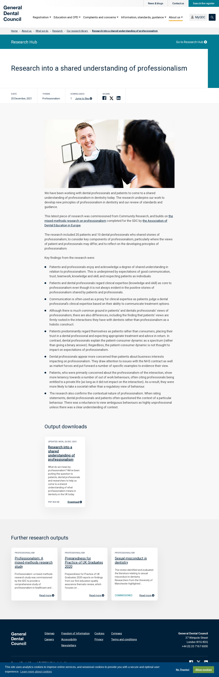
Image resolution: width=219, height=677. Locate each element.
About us (174, 17)
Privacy (98, 639)
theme (46, 94)
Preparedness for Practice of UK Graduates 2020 (84, 562)
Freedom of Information (75, 633)
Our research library (77, 31)
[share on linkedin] (118, 98)
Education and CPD (66, 17)
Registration (41, 17)
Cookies (99, 633)
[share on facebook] (104, 98)
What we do (42, 31)
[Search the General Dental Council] (212, 17)
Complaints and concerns (99, 17)
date (14, 94)
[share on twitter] (111, 98)
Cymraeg (116, 633)
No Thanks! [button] (182, 669)
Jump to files (82, 98)
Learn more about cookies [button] (36, 671)
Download (75, 502)
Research (57, 31)
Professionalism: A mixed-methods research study (34, 562)
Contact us (178, 3)
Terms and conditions (124, 639)
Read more (45, 595)
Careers (49, 639)
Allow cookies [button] (203, 669)
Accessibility (69, 639)
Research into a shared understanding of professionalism (125, 31)
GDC (8, 16)
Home (14, 31)
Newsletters (68, 645)
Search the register (204, 3)
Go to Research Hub (190, 42)
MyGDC (200, 17)
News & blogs (155, 3)
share (106, 94)
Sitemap (49, 633)
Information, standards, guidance (142, 17)
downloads (77, 94)
